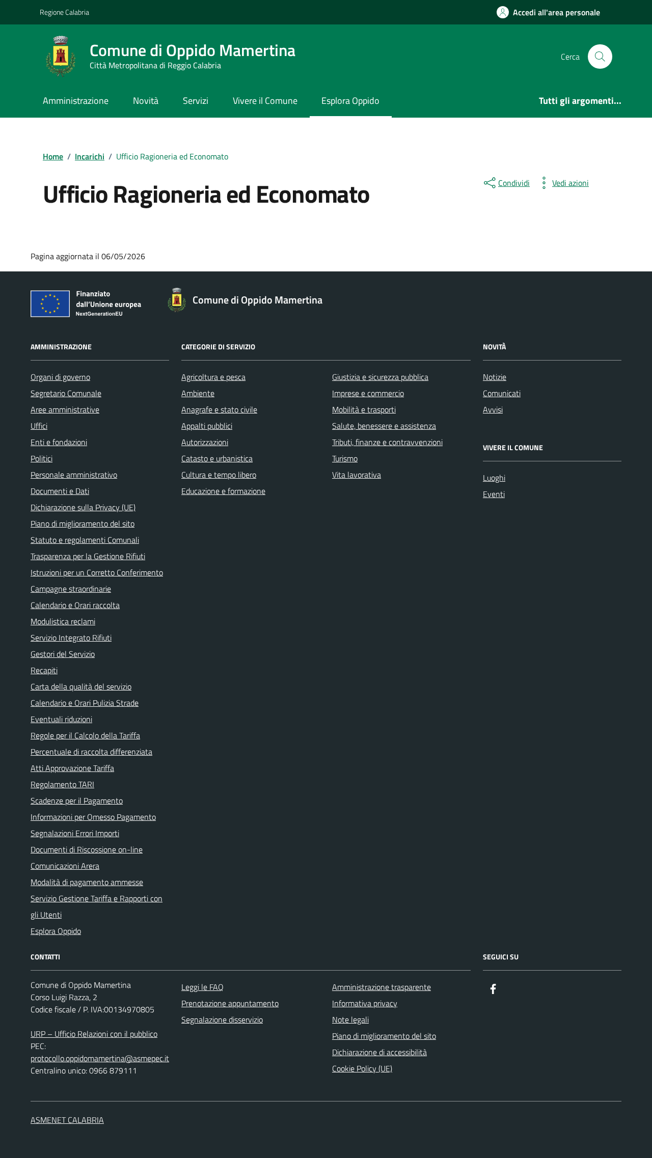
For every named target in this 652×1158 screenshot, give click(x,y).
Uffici (39, 426)
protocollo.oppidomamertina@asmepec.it (100, 1058)
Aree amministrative (65, 409)
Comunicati (502, 393)
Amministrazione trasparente (381, 987)
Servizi (195, 100)
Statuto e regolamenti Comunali (85, 540)
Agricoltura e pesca (213, 377)
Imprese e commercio (368, 393)
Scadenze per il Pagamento (77, 800)
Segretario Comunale (66, 393)
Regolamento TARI (62, 784)
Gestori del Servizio (63, 654)
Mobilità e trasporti (364, 409)
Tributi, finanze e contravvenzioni (387, 442)
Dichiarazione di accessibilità (379, 1052)
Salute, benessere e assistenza (384, 426)
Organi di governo (60, 377)
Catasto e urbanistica (217, 458)
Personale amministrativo (74, 474)
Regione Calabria (64, 12)
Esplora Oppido (350, 100)
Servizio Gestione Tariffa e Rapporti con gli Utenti (96, 906)
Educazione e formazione (223, 491)
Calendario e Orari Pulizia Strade (85, 703)
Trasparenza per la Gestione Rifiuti (88, 556)
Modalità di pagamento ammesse (87, 882)
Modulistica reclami (63, 621)
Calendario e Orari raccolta (75, 605)
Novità (145, 100)
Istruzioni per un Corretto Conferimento (97, 572)
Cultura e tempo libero (218, 474)
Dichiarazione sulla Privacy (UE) (83, 507)
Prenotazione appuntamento (230, 1003)
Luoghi (494, 478)
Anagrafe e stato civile (219, 409)
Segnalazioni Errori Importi (75, 833)
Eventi (494, 494)
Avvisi (493, 409)
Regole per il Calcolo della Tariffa (85, 735)
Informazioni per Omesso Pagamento (93, 817)
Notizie (494, 377)
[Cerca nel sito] (600, 56)
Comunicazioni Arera (65, 866)
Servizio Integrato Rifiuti (71, 637)
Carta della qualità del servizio (81, 686)
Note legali (350, 1019)
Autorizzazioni (204, 442)
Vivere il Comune (265, 100)
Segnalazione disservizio (222, 1019)
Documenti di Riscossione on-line (87, 849)
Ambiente (197, 393)
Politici (41, 458)
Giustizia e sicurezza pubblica (380, 377)
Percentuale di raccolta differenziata (91, 752)
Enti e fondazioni (59, 442)
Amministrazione (75, 100)
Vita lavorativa (356, 474)
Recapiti (44, 670)
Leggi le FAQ (202, 987)
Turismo (345, 458)
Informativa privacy (364, 1003)
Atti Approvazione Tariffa (72, 768)
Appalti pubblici (206, 426)
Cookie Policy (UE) (362, 1068)
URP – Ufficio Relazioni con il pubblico (94, 1034)
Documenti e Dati (60, 491)
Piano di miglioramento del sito (82, 523)
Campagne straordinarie (71, 589)
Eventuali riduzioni (61, 719)
